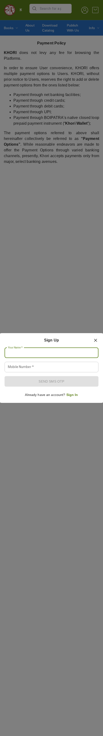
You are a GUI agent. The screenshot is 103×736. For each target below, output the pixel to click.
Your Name (15, 347)
